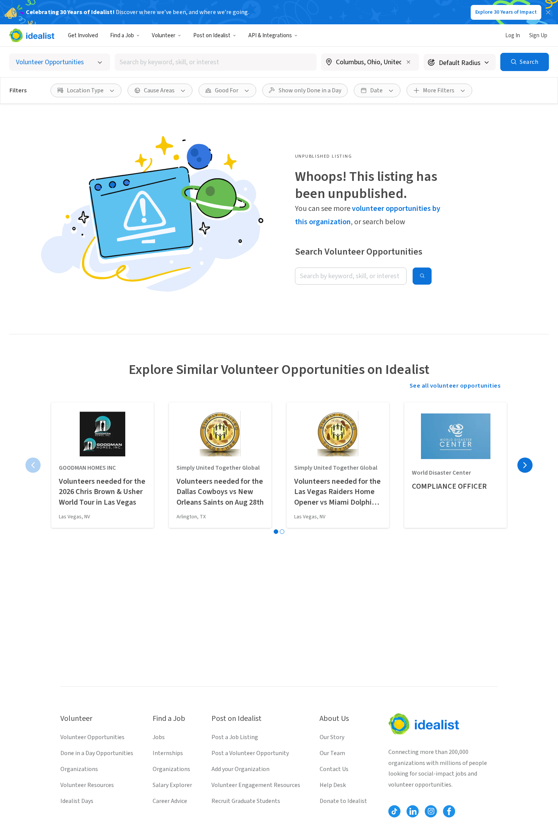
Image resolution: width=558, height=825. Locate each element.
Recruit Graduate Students (245, 801)
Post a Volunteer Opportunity (250, 753)
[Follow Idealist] (394, 811)
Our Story (332, 737)
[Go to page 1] (276, 531)
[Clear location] (408, 62)
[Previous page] (33, 465)
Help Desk (333, 785)
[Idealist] (31, 35)
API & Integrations (270, 36)
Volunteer (163, 36)
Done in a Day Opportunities (96, 753)
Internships (168, 753)
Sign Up (538, 36)
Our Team (332, 753)
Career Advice (170, 801)
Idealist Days (76, 801)
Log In (512, 36)
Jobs (159, 737)
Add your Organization (240, 769)
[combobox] (215, 62)
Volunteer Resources (87, 785)
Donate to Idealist (343, 801)
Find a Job (122, 36)
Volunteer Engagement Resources (255, 785)
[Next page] (525, 465)
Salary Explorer (172, 785)
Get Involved (83, 36)
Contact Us (334, 769)
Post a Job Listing (234, 737)
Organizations (79, 769)
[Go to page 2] (282, 531)
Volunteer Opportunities (92, 737)
